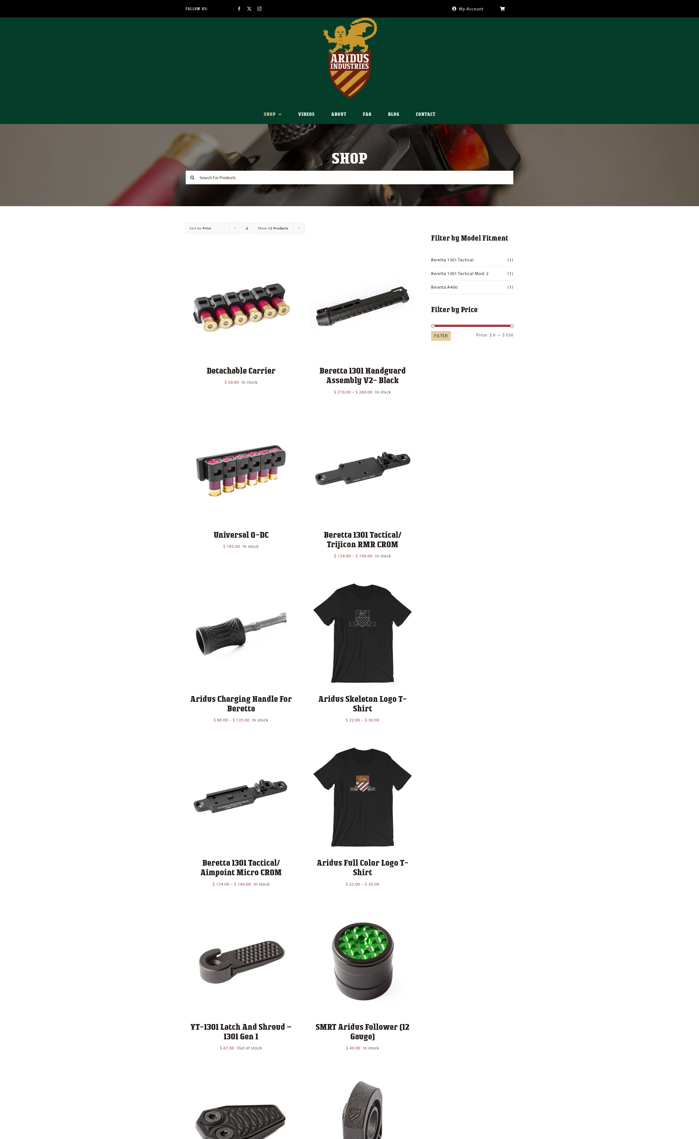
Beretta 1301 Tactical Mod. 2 (460, 273)
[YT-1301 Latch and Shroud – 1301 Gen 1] (241, 912)
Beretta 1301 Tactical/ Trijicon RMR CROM (362, 539)
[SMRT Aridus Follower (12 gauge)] (362, 912)
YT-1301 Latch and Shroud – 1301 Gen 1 (241, 1031)
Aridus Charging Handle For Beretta (241, 703)
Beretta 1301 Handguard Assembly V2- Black (362, 375)
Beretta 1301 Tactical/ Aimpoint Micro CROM (241, 867)
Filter (441, 335)
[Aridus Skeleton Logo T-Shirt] (362, 584)
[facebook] (239, 9)
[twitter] (249, 9)
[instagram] (259, 9)
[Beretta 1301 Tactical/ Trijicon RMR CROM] (362, 420)
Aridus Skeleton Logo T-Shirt (362, 703)
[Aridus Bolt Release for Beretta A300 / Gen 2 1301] (241, 1076)
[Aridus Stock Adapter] (362, 1076)
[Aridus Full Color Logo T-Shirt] (362, 748)
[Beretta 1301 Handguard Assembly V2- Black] (362, 256)
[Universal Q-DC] (241, 420)
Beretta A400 (444, 287)
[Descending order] (247, 228)
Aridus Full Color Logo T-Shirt (362, 867)
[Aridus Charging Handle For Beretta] (241, 584)
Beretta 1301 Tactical (452, 259)
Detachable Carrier (241, 370)
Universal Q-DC (241, 534)
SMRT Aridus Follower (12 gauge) (362, 1031)
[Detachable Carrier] (241, 256)
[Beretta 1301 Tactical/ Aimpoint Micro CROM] (241, 748)
